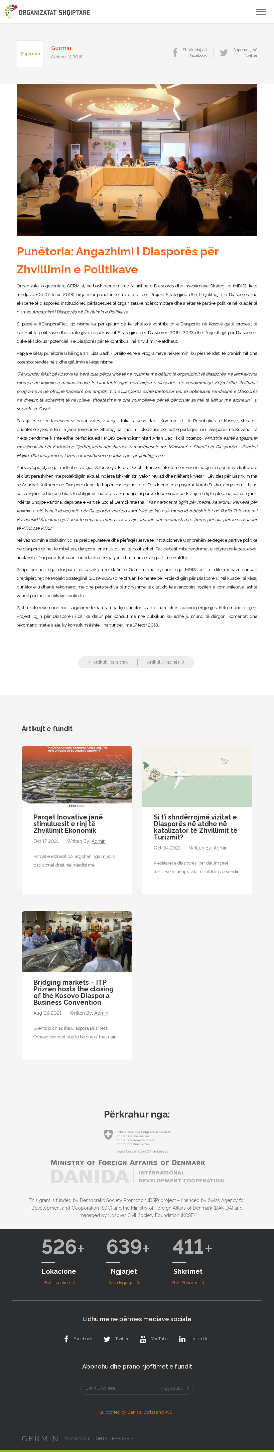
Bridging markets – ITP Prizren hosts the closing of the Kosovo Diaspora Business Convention (73, 992)
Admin (99, 841)
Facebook (83, 1338)
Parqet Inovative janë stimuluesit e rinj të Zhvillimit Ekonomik (68, 823)
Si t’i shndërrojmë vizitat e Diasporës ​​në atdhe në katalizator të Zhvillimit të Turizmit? (196, 827)
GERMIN (41, 1438)
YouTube (159, 1338)
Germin (61, 48)
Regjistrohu (172, 1388)
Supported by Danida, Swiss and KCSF (137, 1412)
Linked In (199, 1338)
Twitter (122, 1338)
